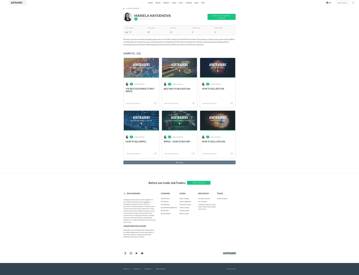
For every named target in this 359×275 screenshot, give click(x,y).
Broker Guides (184, 213)
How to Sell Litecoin (213, 141)
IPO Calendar (202, 201)
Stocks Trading (184, 198)
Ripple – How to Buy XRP (177, 141)
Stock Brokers (165, 198)
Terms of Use (138, 268)
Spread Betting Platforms (169, 207)
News (196, 3)
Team (203, 3)
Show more (179, 162)
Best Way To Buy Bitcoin (177, 89)
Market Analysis (222, 198)
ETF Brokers (165, 201)
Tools (181, 3)
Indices (158, 3)
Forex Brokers (165, 204)
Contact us (127, 268)
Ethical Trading (184, 207)
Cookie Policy (149, 268)
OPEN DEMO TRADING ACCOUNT (221, 17)
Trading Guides (184, 210)
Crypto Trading (130, 103)
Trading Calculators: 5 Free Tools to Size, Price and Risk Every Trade (207, 207)
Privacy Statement (160, 268)
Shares (150, 3)
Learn (174, 3)
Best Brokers (165, 210)
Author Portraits (132, 8)
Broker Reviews (166, 213)
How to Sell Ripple (136, 141)
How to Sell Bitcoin (213, 88)
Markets (166, 3)
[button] (328, 2)
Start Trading (198, 183)
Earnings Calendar (204, 198)
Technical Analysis (185, 204)
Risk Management (185, 201)
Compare (188, 3)
